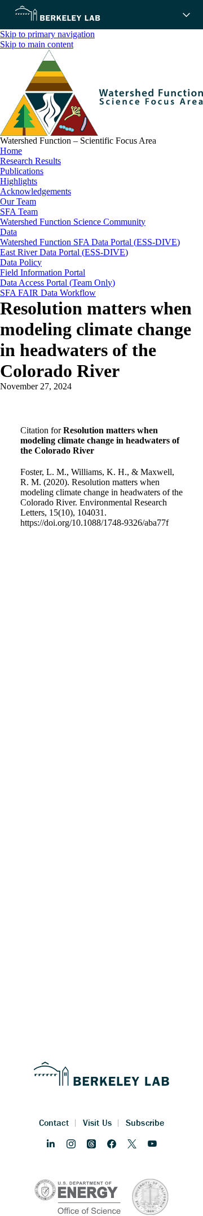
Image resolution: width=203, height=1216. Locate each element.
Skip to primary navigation (47, 34)
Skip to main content (36, 44)
